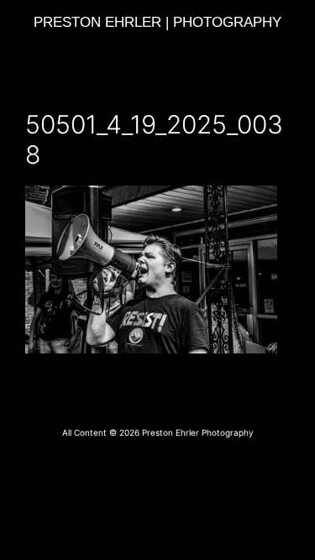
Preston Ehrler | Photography (157, 22)
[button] (158, 48)
